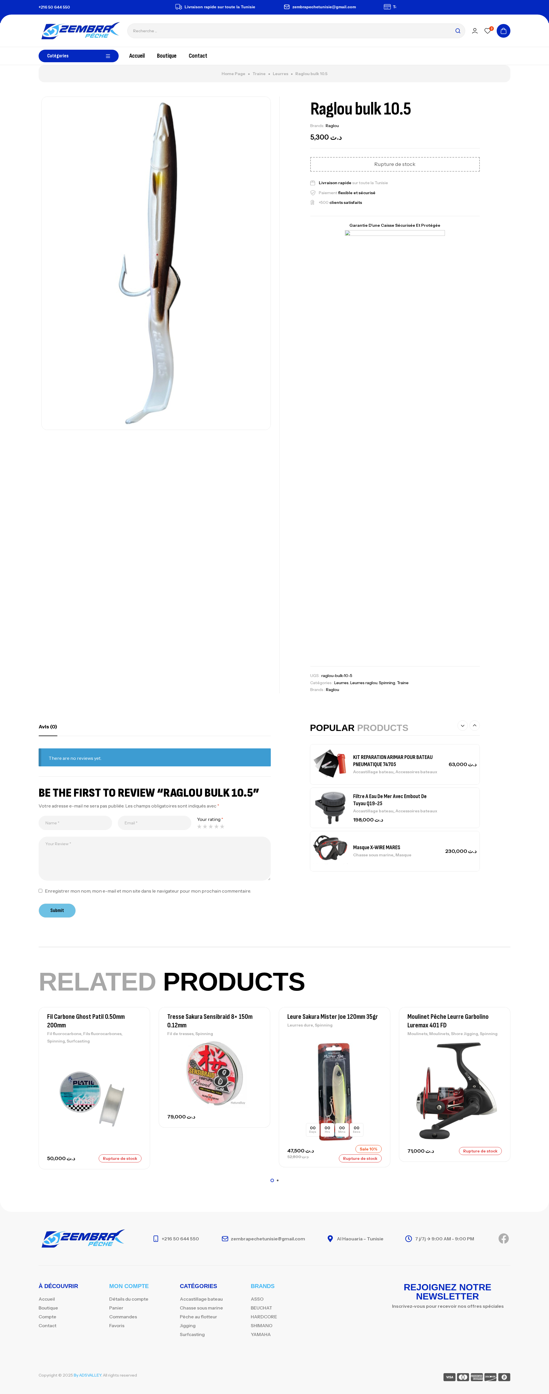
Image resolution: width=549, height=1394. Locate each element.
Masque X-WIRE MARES (376, 847)
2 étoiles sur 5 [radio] (205, 826)
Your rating (210, 819)
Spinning (387, 682)
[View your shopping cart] (503, 31)
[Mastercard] (463, 1378)
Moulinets (417, 1033)
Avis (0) (48, 727)
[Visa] (449, 1378)
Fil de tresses (180, 1033)
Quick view (136, 1078)
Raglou (332, 125)
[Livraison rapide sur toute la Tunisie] (158, 7)
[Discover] (490, 1378)
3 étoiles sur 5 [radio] (210, 826)
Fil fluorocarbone (64, 1033)
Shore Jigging (464, 1033)
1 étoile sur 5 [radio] (199, 826)
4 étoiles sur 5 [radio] (216, 826)
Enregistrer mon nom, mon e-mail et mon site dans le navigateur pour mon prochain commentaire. (148, 891)
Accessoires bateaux (416, 771)
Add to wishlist (136, 1052)
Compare (136, 1065)
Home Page (233, 73)
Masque (403, 854)
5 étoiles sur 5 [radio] (222, 826)
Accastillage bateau (373, 771)
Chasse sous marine (373, 854)
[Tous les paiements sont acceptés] (366, 7)
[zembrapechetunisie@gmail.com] (265, 7)
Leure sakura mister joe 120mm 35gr (332, 1017)
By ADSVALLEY (87, 1375)
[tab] (48, 726)
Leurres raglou (363, 682)
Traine (259, 73)
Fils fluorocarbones (102, 1033)
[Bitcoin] (504, 1378)
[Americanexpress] (477, 1378)
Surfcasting (78, 1041)
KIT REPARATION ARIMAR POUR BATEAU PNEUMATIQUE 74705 (393, 761)
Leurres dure (300, 1025)
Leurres (280, 73)
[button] (463, 725)
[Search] (457, 30)
